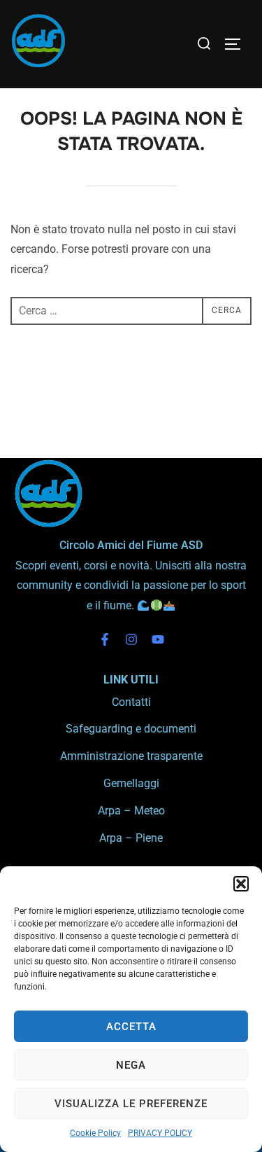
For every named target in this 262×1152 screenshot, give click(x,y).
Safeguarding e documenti (131, 728)
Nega (131, 1065)
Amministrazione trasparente (131, 756)
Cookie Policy (95, 1133)
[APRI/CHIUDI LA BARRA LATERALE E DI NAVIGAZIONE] (238, 44)
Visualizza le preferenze (131, 1103)
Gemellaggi (131, 783)
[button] (241, 884)
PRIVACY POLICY (160, 1133)
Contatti (131, 702)
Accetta (131, 1026)
